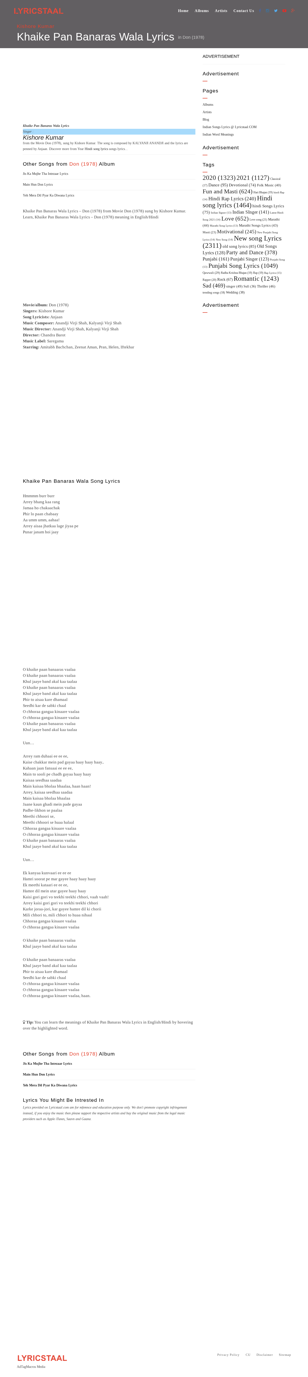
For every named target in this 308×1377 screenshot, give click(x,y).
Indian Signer (221, 212)
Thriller (266, 286)
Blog (206, 119)
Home (183, 11)
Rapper (209, 279)
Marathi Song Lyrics (224, 225)
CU (248, 1355)
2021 (253, 177)
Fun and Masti (227, 191)
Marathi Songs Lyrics (258, 225)
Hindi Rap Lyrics (232, 199)
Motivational (236, 232)
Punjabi (216, 258)
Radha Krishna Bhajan (236, 272)
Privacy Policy (228, 1355)
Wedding (235, 292)
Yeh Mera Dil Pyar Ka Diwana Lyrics (48, 195)
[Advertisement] (109, 85)
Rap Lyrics (273, 272)
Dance (218, 185)
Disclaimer (265, 1355)
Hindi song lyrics (96, 149)
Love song (258, 219)
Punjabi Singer (249, 258)
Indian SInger (250, 212)
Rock (225, 279)
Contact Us (243, 11)
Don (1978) (193, 37)
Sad (214, 285)
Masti (209, 232)
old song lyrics (239, 246)
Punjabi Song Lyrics (243, 265)
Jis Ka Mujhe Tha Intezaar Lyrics (45, 174)
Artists (221, 11)
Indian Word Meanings (218, 134)
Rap (258, 272)
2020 (219, 177)
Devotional (242, 185)
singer (234, 286)
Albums (202, 11)
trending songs (214, 292)
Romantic (256, 278)
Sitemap (285, 1355)
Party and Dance (251, 252)
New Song (224, 239)
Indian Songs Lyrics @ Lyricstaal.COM (230, 127)
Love (235, 218)
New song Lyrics (242, 241)
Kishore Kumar (35, 26)
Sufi (250, 286)
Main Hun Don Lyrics (38, 184)
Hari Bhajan (263, 192)
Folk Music (269, 185)
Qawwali (211, 272)
